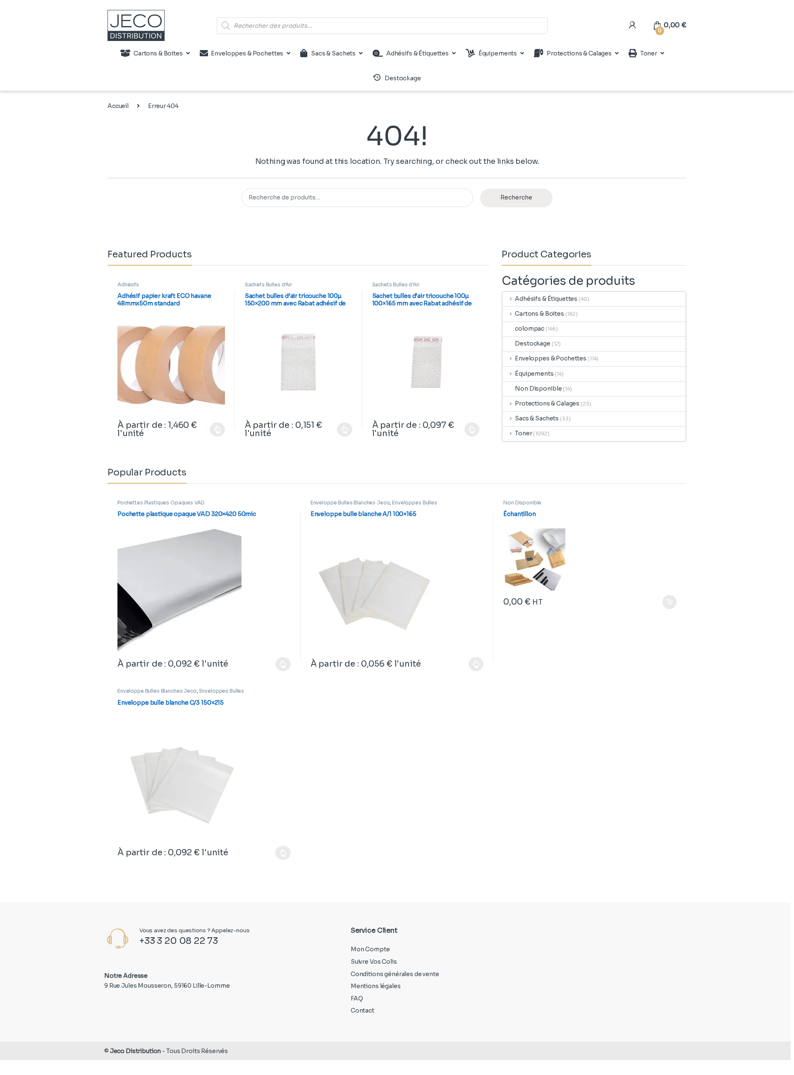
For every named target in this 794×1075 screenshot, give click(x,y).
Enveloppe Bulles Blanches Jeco (350, 502)
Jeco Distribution (135, 1051)
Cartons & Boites (158, 53)
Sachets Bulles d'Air (268, 284)
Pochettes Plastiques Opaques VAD (161, 502)
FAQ (357, 998)
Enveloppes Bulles (414, 502)
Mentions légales (376, 986)
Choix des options (213, 429)
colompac (529, 328)
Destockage (532, 343)
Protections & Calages (579, 53)
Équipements (497, 53)
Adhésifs (128, 284)
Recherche (516, 197)
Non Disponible (538, 388)
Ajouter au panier (665, 602)
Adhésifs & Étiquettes (417, 53)
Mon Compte (370, 949)
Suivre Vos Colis (374, 961)
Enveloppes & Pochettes (247, 53)
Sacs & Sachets (333, 53)
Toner (648, 53)
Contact (362, 1010)
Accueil (118, 106)
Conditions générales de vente (395, 974)
